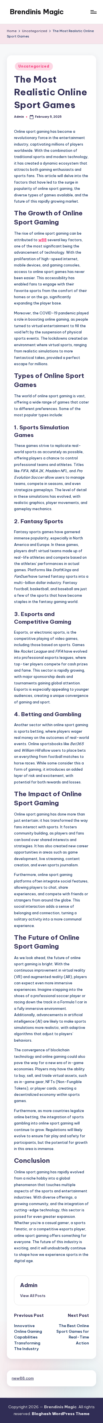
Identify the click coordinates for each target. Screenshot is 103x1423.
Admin (28, 1285)
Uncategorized (33, 66)
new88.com (23, 1378)
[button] (32, 1295)
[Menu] (93, 11)
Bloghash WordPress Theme (61, 1413)
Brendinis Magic (37, 11)
